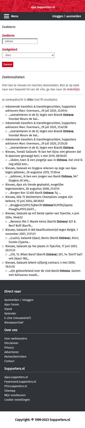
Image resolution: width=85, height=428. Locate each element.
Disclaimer (11, 343)
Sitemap (9, 390)
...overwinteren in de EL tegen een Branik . (41, 147)
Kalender (10, 313)
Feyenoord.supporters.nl (20, 381)
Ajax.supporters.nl (16, 377)
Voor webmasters (15, 338)
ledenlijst (73, 89)
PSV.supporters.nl (15, 386)
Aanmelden (11, 300)
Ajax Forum (11, 304)
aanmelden (73, 16)
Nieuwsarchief (13, 322)
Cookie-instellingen (17, 400)
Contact (9, 361)
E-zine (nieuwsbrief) (17, 318)
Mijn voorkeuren (15, 395)
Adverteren (11, 352)
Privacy (9, 347)
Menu (14, 16)
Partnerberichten (15, 356)
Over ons (10, 330)
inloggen (57, 16)
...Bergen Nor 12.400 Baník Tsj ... (35, 193)
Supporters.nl (14, 369)
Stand (8, 309)
